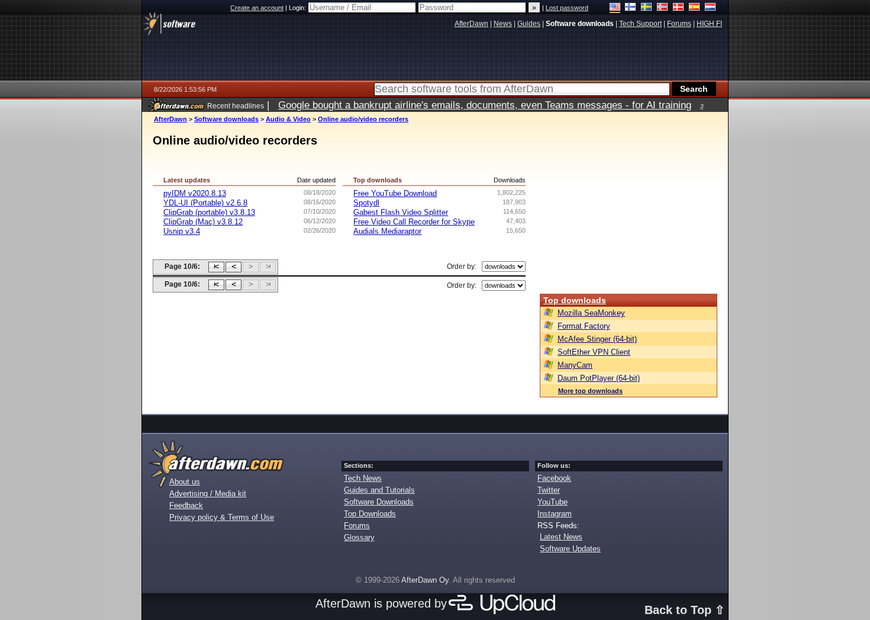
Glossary (359, 537)
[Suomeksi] (630, 8)
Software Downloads (379, 501)
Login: (298, 7)
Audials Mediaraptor (387, 231)
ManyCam (575, 365)
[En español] (694, 8)
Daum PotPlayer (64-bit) (599, 378)
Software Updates (570, 548)
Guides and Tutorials (379, 490)
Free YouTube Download (395, 193)
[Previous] (233, 267)
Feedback (186, 505)
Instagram (554, 513)
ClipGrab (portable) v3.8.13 (209, 212)
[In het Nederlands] (710, 8)
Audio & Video (288, 119)
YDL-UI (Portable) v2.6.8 (205, 202)
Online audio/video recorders (363, 119)
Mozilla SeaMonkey (591, 313)
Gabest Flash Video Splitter (400, 212)
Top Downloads (370, 513)
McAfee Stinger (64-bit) (597, 339)
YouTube (552, 501)
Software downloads (226, 119)
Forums (357, 525)
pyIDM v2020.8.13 (194, 193)
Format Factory (584, 326)
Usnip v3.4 (181, 231)
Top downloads (574, 300)
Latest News (561, 536)
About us (184, 481)
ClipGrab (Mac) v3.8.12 (203, 221)
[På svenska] (646, 8)
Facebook (554, 478)
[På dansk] (678, 8)
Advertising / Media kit (207, 493)
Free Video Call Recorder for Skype (414, 221)
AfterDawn (170, 119)
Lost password (567, 7)
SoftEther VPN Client (594, 352)
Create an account (256, 7)
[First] (216, 267)
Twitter (548, 490)
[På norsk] (662, 8)
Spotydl (366, 202)
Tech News (363, 478)
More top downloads (590, 390)
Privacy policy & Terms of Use (221, 517)
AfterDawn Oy (425, 580)
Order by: (461, 266)
